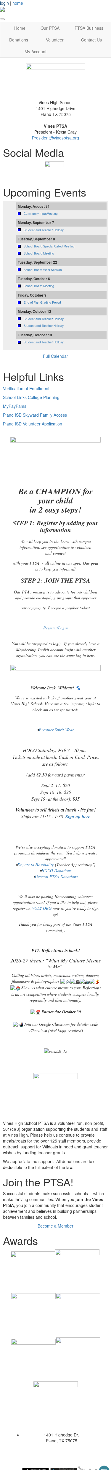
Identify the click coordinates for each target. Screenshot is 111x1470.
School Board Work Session (43, 270)
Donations (18, 40)
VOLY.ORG (42, 908)
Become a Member (55, 1226)
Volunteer (55, 40)
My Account (35, 51)
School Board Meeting (39, 253)
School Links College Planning (31, 397)
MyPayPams (14, 406)
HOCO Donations (56, 870)
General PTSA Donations (56, 876)
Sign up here (77, 816)
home (17, 3)
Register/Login (55, 628)
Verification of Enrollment (26, 388)
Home (19, 28)
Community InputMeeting (41, 214)
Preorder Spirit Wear (56, 729)
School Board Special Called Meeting (49, 246)
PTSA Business (89, 28)
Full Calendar (55, 356)
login (4, 3)
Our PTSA (50, 28)
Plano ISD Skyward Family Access (35, 415)
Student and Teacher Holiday (44, 230)
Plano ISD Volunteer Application (32, 424)
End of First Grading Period (42, 302)
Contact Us (91, 40)
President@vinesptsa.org (55, 138)
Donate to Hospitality (35, 864)
